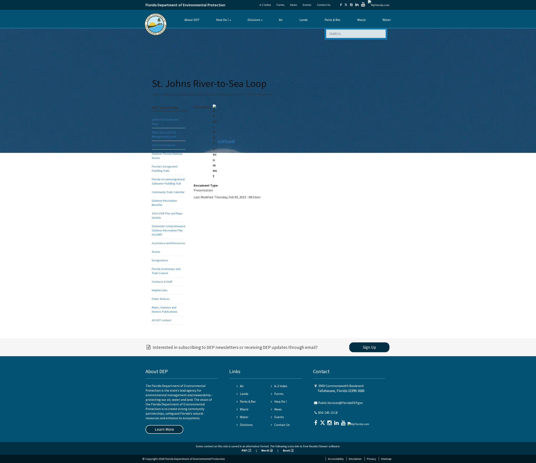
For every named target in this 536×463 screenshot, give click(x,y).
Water (387, 20)
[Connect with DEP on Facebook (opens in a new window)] (341, 5)
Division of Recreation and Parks (190, 94)
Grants (156, 252)
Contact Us (324, 5)
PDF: (245, 450)
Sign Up (369, 347)
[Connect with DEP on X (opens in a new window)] (345, 5)
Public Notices (161, 299)
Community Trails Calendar (168, 192)
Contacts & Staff (162, 282)
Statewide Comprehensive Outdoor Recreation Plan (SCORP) (168, 230)
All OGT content (161, 320)
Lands (303, 20)
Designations (160, 260)
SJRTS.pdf (226, 141)
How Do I (222, 20)
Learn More (164, 429)
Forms (281, 5)
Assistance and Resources (168, 243)
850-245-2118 (328, 413)
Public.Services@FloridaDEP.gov (340, 403)
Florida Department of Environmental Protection (185, 5)
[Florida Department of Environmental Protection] (156, 24)
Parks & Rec (332, 20)
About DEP (191, 20)
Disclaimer (355, 459)
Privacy (371, 459)
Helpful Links (160, 290)
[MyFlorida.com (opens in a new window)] (378, 5)
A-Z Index (265, 5)
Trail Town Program (163, 145)
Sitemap (386, 459)
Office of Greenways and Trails (225, 94)
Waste (361, 20)
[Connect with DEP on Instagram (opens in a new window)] (351, 5)
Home (156, 94)
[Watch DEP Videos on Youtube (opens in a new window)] (363, 5)
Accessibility (336, 459)
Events (307, 5)
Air (281, 20)
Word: (265, 450)
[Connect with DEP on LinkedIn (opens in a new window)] (356, 5)
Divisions (253, 20)
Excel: (287, 450)
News (293, 5)
